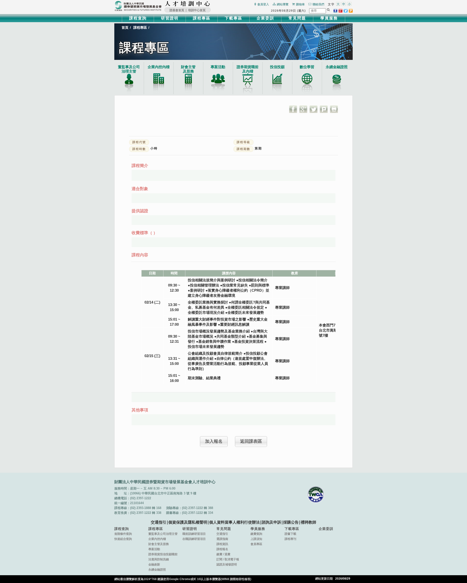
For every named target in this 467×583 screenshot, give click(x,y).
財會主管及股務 (158, 544)
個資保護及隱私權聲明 (187, 522)
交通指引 (158, 522)
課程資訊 (222, 544)
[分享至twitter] (346, 11)
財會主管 (188, 69)
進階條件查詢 (123, 534)
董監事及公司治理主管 (129, 69)
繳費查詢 (256, 534)
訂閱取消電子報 (227, 559)
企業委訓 (265, 18)
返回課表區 (251, 441)
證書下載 (290, 534)
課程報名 (222, 549)
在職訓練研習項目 (194, 539)
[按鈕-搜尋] (328, 9)
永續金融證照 (337, 67)
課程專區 (201, 18)
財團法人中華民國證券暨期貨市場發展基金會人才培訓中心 (187, 4)
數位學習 (307, 67)
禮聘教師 (308, 522)
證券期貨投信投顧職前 (163, 554)
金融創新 (154, 564)
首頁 (125, 27)
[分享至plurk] (351, 11)
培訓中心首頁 (197, 10)
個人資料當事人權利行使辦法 (234, 522)
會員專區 (256, 544)
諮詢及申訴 (271, 522)
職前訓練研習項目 (194, 534)
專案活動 (218, 67)
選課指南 (222, 539)
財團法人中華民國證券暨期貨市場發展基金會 (138, 6)
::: (212, 3)
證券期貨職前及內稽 (248, 69)
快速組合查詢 (123, 539)
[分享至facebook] (335, 11)
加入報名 (214, 441)
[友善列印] (334, 109)
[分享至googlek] (340, 11)
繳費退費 (223, 554)
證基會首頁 (177, 10)
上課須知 (256, 539)
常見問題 (297, 18)
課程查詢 (138, 18)
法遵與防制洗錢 (158, 559)
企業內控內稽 (159, 67)
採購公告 (291, 522)
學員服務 (329, 18)
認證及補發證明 (226, 564)
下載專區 (233, 18)
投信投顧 (277, 67)
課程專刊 (290, 539)
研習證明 (170, 18)
